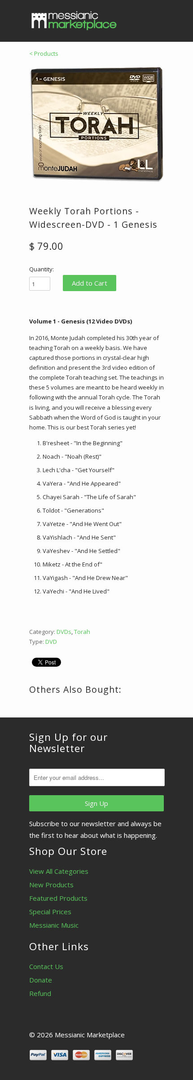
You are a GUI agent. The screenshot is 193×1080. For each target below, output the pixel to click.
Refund (40, 993)
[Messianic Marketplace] (74, 21)
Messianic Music (54, 925)
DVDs (64, 632)
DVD (51, 641)
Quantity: (41, 269)
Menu (137, 18)
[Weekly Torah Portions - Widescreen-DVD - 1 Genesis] (96, 124)
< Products (43, 53)
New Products (51, 884)
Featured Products (58, 898)
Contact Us (46, 966)
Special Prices (50, 911)
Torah (82, 632)
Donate (40, 979)
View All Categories (58, 871)
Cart (155, 18)
